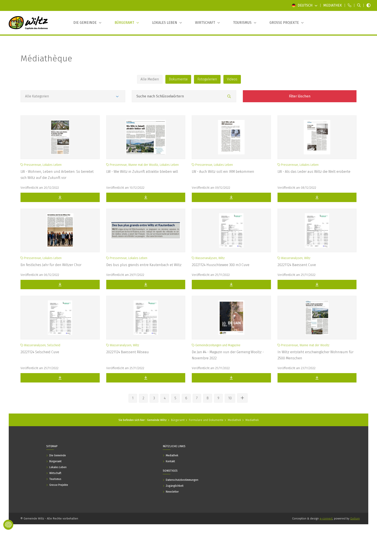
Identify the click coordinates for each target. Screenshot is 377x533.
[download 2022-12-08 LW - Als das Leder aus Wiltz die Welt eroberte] (317, 197)
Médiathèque (46, 58)
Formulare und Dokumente (206, 420)
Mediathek (234, 420)
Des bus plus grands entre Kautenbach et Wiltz (144, 265)
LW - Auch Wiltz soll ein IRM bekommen (223, 172)
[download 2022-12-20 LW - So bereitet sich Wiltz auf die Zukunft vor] (60, 197)
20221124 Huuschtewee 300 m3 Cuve (220, 265)
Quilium (355, 518)
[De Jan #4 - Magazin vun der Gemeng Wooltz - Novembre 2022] (231, 317)
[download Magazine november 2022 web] (231, 377)
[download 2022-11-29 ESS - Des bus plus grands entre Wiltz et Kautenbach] (145, 284)
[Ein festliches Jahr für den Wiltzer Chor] (60, 230)
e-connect (326, 518)
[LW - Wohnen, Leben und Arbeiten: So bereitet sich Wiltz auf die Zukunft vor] (60, 137)
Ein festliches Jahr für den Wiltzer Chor (51, 265)
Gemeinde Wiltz (157, 420)
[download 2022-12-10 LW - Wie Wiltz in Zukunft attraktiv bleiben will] (145, 197)
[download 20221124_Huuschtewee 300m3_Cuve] (231, 284)
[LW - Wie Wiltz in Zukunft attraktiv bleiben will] (145, 137)
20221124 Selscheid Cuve (40, 352)
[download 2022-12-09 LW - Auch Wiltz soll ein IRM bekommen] (231, 197)
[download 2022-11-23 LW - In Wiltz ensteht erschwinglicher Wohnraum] (317, 377)
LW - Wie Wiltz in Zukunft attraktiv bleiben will (142, 172)
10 (230, 398)
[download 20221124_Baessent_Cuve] (317, 284)
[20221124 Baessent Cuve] (317, 230)
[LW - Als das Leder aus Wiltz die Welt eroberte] (317, 137)
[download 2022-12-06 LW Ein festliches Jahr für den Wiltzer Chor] (60, 284)
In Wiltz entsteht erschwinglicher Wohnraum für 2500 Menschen (315, 355)
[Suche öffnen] (359, 5)
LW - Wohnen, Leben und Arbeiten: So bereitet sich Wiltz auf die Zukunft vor (57, 175)
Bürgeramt (178, 420)
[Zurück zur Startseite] (28, 23)
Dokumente (178, 79)
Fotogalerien (207, 79)
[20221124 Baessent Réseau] (145, 317)
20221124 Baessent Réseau (127, 352)
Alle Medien (150, 79)
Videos (232, 79)
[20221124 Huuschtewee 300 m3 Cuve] (231, 230)
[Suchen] (229, 96)
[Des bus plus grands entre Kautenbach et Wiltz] (145, 230)
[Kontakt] (349, 5)
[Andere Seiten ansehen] (242, 398)
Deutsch (305, 5)
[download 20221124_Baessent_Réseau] (145, 377)
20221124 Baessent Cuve (297, 265)
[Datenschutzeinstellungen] (8, 525)
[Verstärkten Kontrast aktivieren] (368, 5)
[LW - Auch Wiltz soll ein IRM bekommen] (231, 137)
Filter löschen (299, 96)
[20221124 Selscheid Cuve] (60, 317)
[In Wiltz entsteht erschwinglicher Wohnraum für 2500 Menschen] (317, 317)
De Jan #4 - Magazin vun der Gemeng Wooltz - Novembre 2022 (228, 355)
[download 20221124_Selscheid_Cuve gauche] (60, 377)
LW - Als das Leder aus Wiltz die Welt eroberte (314, 172)
